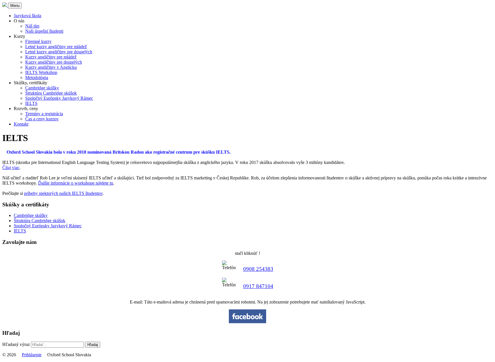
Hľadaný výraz (16, 344)
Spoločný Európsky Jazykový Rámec (59, 98)
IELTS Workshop (41, 72)
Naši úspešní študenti (44, 31)
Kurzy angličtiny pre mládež (50, 56)
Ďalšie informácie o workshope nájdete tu (75, 183)
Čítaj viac (10, 167)
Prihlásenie (32, 354)
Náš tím (32, 26)
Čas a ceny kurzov (42, 118)
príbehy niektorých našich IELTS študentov (63, 193)
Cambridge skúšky (42, 87)
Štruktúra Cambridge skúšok (51, 93)
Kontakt (21, 124)
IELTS (31, 103)
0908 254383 (258, 269)
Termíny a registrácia (44, 113)
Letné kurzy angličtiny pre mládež (56, 46)
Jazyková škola (27, 15)
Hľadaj (92, 345)
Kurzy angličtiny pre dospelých (53, 62)
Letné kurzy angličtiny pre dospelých (58, 51)
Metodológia (36, 77)
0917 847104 (258, 286)
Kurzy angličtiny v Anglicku (51, 67)
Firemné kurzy (38, 41)
